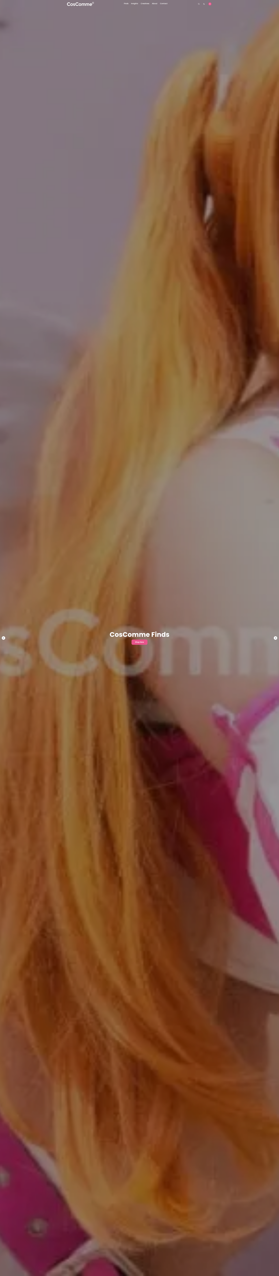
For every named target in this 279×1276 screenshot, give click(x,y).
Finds (126, 3)
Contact (164, 3)
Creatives (145, 3)
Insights (134, 3)
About (154, 3)
